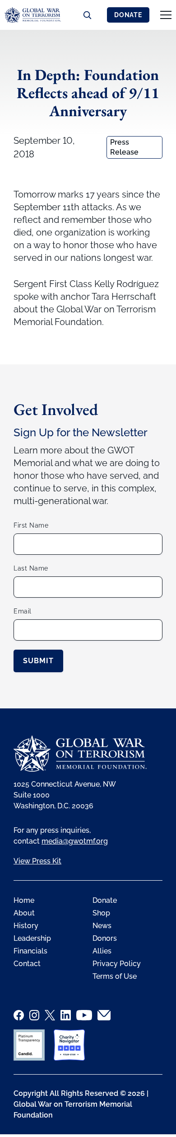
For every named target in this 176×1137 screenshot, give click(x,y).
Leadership (32, 938)
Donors (105, 938)
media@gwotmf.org (75, 841)
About (24, 913)
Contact (27, 963)
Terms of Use (115, 976)
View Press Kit (37, 861)
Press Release (124, 147)
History (26, 925)
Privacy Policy (117, 963)
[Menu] (165, 15)
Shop (101, 913)
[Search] (87, 15)
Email (23, 611)
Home (24, 900)
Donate (128, 15)
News (102, 925)
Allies (102, 951)
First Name (31, 525)
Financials (30, 951)
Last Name (31, 568)
